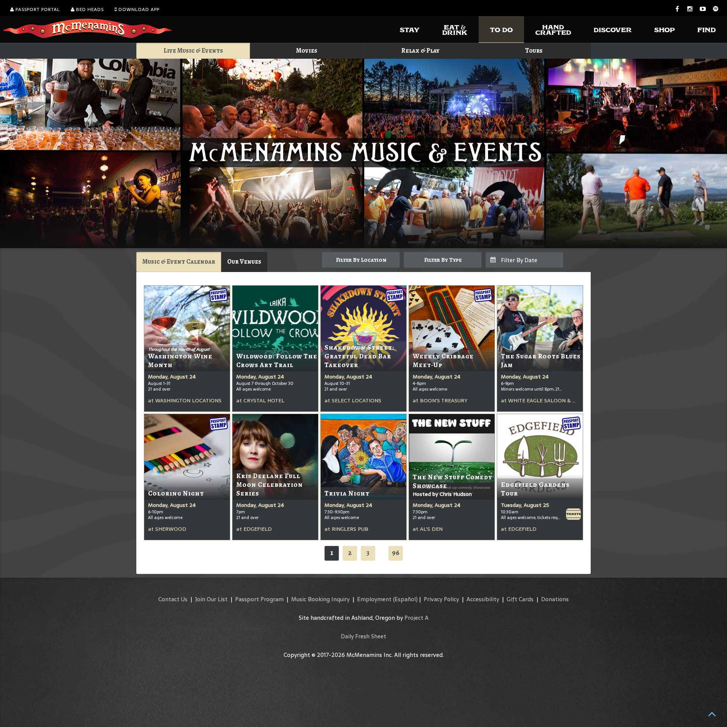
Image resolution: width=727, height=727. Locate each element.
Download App (138, 9)
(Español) (405, 599)
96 (395, 552)
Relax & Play (420, 50)
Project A (416, 617)
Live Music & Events (193, 50)
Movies (306, 50)
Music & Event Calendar (178, 261)
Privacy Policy (441, 599)
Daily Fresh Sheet (363, 636)
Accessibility (482, 599)
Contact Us (172, 599)
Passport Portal (37, 9)
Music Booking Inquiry (320, 599)
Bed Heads (89, 9)
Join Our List (211, 599)
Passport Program (259, 599)
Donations (555, 599)
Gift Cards (520, 599)
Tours (534, 50)
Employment (374, 599)
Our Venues (244, 261)
